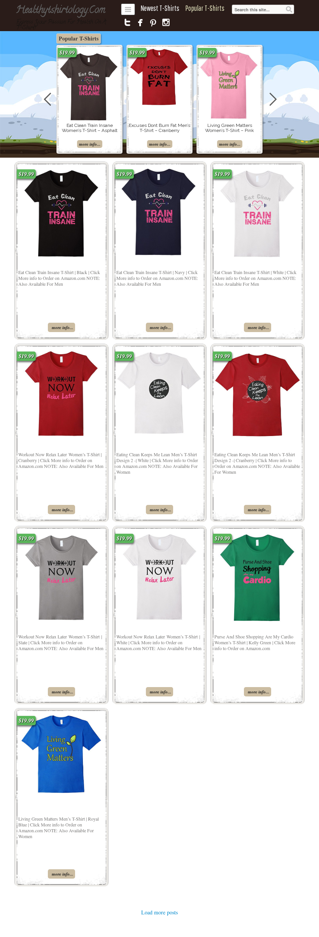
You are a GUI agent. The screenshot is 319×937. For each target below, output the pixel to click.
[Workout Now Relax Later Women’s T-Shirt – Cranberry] (61, 393)
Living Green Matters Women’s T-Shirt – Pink (229, 128)
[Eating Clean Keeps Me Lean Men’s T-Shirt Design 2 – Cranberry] (257, 392)
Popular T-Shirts (204, 8)
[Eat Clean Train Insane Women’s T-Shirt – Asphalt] (89, 84)
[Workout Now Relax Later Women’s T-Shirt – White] (159, 576)
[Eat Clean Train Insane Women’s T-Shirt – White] (257, 211)
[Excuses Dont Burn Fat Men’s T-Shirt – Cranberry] (159, 76)
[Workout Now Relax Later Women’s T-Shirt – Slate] (61, 576)
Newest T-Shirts (159, 8)
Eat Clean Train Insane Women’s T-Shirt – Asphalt (89, 128)
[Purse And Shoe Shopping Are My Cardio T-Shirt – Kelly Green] (257, 576)
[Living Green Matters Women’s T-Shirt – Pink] (229, 83)
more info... (89, 144)
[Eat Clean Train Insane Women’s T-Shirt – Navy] (160, 211)
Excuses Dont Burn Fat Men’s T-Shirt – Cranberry (159, 128)
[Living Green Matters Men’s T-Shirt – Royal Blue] (61, 752)
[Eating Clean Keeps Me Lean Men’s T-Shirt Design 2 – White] (159, 392)
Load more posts (159, 912)
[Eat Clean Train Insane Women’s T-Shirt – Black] (62, 211)
